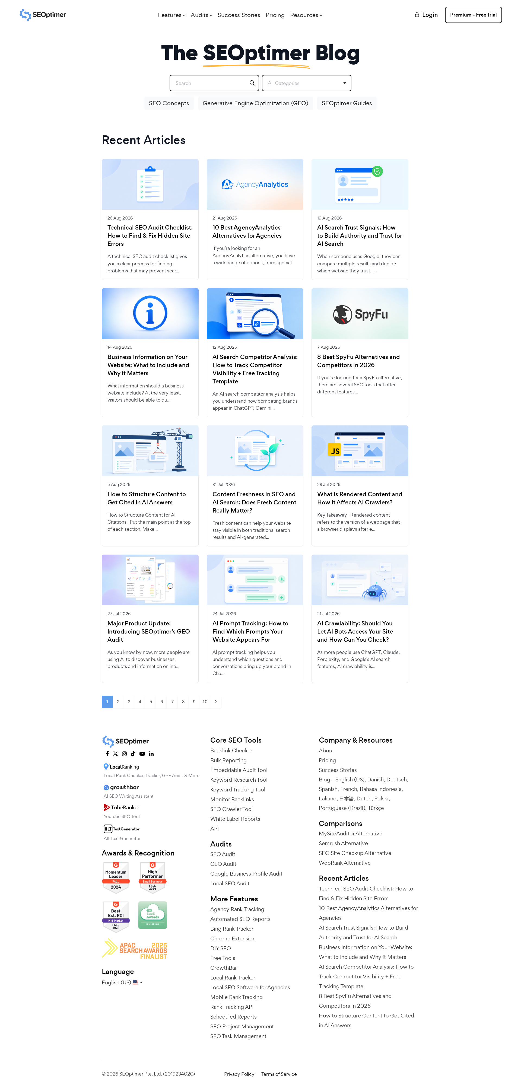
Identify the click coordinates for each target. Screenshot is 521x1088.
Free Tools (222, 958)
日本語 (346, 798)
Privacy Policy (239, 1074)
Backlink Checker (231, 750)
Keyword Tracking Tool (237, 789)
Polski (381, 798)
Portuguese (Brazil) (342, 808)
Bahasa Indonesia (381, 789)
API (214, 828)
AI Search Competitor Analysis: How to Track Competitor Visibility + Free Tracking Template (255, 369)
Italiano (327, 798)
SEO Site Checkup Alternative (355, 853)
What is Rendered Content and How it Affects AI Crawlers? (359, 498)
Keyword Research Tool (239, 779)
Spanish (328, 789)
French (348, 789)
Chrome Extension (233, 938)
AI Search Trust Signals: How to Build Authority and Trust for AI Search (359, 236)
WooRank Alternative (345, 862)
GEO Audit (223, 863)
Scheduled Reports (233, 1016)
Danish (375, 779)
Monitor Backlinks (232, 799)
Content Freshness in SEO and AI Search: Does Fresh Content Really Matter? (254, 502)
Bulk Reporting (228, 760)
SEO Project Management (242, 1026)
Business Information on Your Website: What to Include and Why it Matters (148, 365)
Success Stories (239, 15)
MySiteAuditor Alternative (350, 833)
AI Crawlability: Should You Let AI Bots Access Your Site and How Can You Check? (355, 631)
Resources (304, 15)
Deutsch (396, 779)
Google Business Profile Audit (246, 873)
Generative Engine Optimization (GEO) (255, 103)
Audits (199, 15)
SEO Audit (222, 854)
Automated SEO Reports (240, 918)
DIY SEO (220, 948)
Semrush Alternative (343, 843)
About (326, 750)
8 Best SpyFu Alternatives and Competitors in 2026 (358, 361)
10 (204, 701)
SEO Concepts (169, 103)
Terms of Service (279, 1074)
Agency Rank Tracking (237, 909)
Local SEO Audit (230, 883)
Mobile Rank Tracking (236, 997)
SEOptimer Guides (347, 103)
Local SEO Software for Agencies (250, 987)
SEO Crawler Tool (231, 809)
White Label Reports (235, 818)
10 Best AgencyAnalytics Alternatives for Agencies (247, 232)
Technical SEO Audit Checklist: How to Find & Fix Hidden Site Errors (150, 236)
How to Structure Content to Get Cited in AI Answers (146, 498)
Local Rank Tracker (232, 977)
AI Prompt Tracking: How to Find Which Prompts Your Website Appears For (250, 631)
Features (170, 15)
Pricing (275, 15)
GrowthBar (223, 967)
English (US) (349, 779)
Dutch (364, 798)
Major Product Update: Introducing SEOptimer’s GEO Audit (148, 631)
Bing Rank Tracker (231, 928)
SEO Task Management (238, 1036)
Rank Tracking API (231, 1006)
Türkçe (376, 808)
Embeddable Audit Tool (239, 770)
